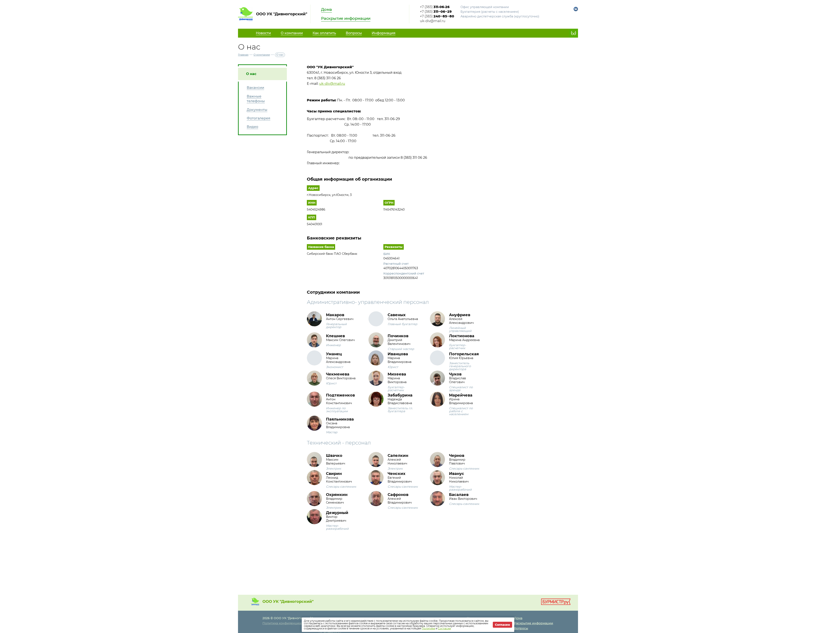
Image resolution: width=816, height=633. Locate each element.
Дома (326, 9)
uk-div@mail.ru (432, 21)
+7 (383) (434, 7)
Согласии (444, 628)
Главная (243, 54)
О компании (262, 54)
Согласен (502, 625)
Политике (428, 628)
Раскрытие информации (345, 18)
